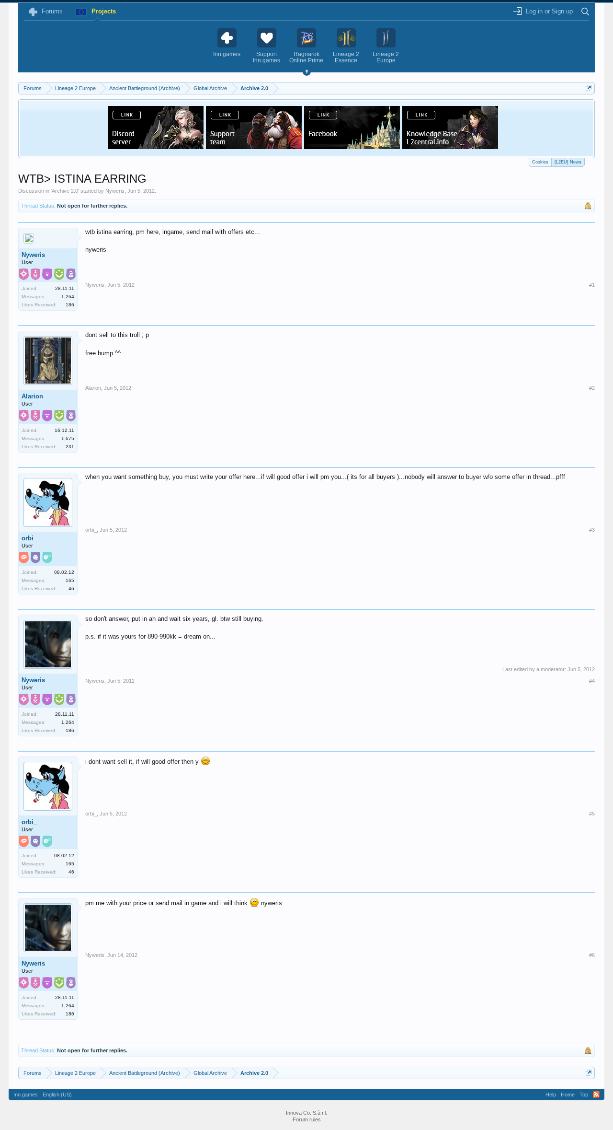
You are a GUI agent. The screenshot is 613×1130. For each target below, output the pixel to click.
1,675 (67, 438)
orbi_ (29, 538)
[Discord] (156, 146)
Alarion (32, 396)
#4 (592, 681)
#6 (592, 955)
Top (583, 1094)
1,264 (67, 296)
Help (550, 1094)
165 (70, 580)
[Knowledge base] (450, 146)
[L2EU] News (568, 162)
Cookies (540, 162)
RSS (596, 1094)
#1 (592, 285)
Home (568, 1094)
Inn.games (25, 1094)
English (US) (57, 1094)
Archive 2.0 (65, 191)
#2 (592, 388)
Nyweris (115, 191)
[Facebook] (352, 146)
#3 (592, 530)
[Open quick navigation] (589, 88)
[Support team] (254, 146)
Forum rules (307, 1119)
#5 (592, 813)
